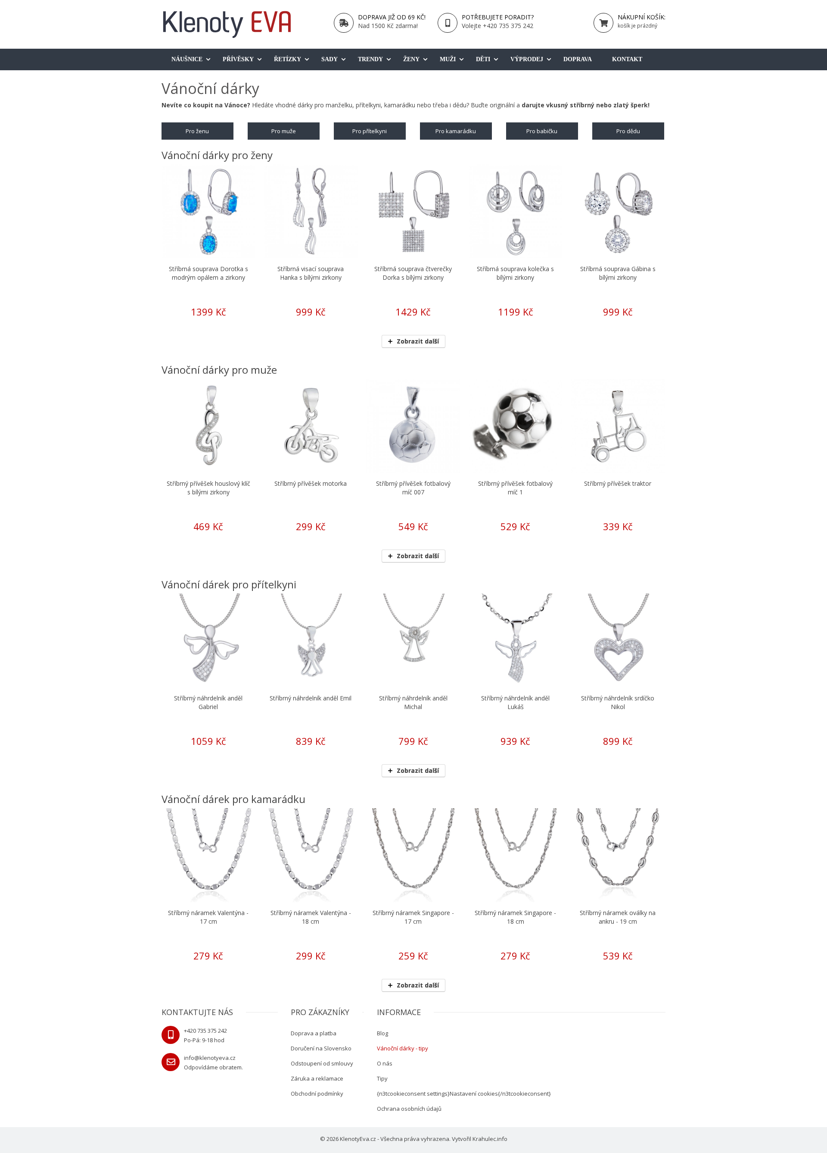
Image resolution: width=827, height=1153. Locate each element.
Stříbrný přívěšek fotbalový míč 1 (515, 487)
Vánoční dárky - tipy (402, 1048)
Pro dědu (628, 131)
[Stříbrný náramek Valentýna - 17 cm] (208, 855)
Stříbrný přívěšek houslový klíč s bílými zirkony (208, 487)
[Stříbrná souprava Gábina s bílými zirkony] (618, 211)
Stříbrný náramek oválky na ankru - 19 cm (618, 917)
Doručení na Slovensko (321, 1048)
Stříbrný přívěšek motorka (310, 483)
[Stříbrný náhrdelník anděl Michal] (413, 640)
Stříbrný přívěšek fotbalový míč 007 (413, 487)
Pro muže (283, 131)
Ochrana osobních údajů (409, 1108)
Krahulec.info (490, 1139)
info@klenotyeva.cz (210, 1058)
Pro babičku (541, 131)
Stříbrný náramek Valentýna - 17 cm (208, 917)
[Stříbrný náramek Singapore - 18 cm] (516, 855)
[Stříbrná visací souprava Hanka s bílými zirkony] (311, 211)
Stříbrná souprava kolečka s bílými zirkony (515, 273)
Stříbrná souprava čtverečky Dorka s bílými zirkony (413, 273)
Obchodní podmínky (317, 1093)
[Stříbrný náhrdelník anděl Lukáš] (516, 640)
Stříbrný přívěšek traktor (617, 483)
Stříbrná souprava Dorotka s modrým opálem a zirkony (208, 273)
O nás (384, 1063)
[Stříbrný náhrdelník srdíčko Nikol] (618, 640)
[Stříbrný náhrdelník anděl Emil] (311, 640)
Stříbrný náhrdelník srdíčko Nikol (617, 702)
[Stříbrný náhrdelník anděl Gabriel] (208, 640)
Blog (382, 1033)
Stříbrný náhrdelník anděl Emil (310, 698)
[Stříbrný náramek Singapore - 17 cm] (413, 855)
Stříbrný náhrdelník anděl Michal (413, 702)
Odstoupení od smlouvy (322, 1063)
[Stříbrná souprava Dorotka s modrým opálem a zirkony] (208, 211)
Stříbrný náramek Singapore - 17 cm (413, 917)
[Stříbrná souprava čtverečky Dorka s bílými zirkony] (413, 211)
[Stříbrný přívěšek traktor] (618, 426)
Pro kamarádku (455, 131)
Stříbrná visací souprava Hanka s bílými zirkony (310, 273)
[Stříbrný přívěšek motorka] (311, 426)
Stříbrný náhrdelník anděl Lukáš (515, 702)
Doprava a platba (313, 1033)
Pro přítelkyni (369, 131)
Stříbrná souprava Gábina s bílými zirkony (618, 273)
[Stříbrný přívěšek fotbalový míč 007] (413, 426)
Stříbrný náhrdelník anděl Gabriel (208, 702)
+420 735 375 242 (205, 1030)
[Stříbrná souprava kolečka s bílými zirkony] (516, 211)
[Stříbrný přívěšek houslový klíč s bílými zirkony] (208, 426)
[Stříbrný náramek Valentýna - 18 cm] (311, 855)
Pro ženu (197, 131)
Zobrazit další (418, 341)
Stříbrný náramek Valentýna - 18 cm (310, 917)
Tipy (382, 1078)
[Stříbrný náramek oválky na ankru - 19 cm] (618, 855)
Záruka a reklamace (317, 1078)
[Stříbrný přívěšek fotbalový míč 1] (516, 426)
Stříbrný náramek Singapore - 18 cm (515, 917)
